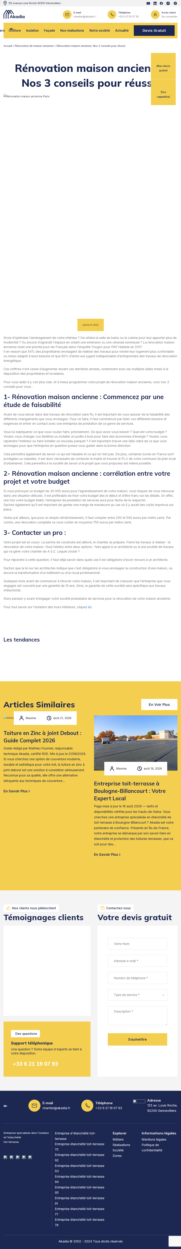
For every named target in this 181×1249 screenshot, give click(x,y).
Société (118, 1150)
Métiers (118, 1139)
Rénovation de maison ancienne (34, 46)
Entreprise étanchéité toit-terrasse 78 (79, 1222)
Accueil (8, 46)
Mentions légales (154, 1139)
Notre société (99, 30)
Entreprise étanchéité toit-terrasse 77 (79, 1211)
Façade (49, 30)
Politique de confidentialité (152, 1147)
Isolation (32, 30)
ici (89, 607)
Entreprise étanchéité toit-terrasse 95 (79, 1190)
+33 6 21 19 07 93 (35, 1063)
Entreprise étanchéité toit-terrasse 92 (79, 1157)
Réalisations (121, 1145)
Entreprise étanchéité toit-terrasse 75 (79, 1146)
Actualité (122, 30)
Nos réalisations (72, 30)
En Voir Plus (159, 704)
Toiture (15, 30)
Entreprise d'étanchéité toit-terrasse (75, 1136)
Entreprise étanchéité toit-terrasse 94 (79, 1179)
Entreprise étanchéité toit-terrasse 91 (79, 1200)
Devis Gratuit (154, 30)
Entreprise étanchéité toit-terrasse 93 (79, 1168)
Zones (117, 1156)
